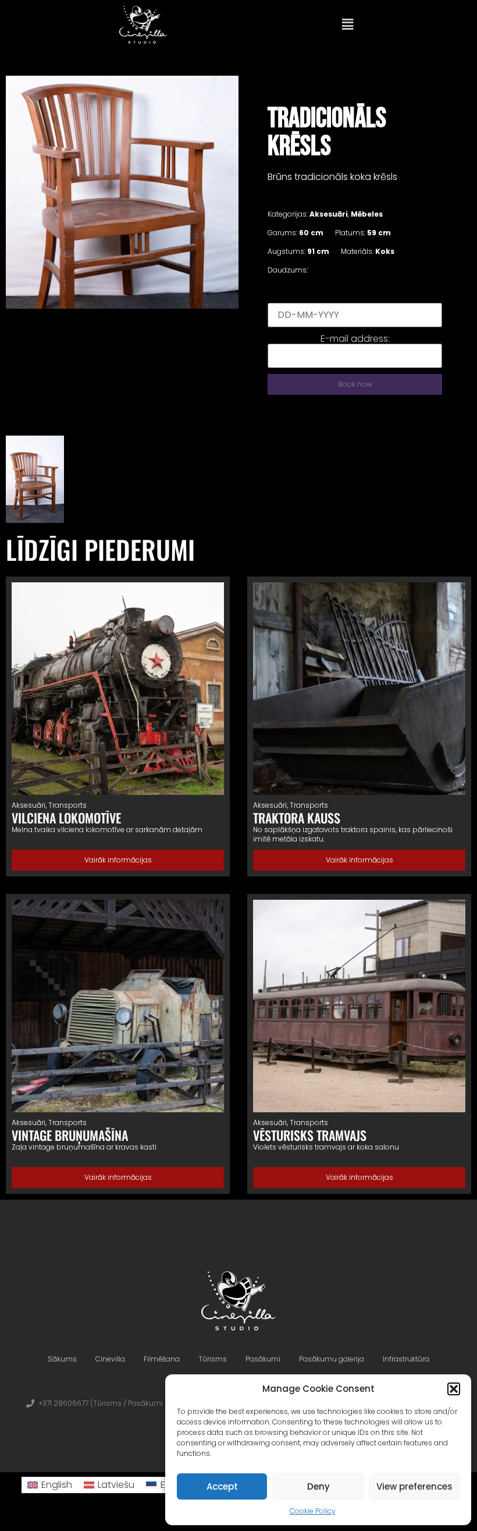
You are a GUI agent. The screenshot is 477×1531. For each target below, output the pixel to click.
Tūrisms (212, 1359)
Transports (67, 805)
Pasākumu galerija (331, 1359)
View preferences (414, 1486)
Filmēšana (162, 1359)
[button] (454, 1389)
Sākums (62, 1359)
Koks (384, 251)
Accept (222, 1486)
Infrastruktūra (406, 1359)
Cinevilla (110, 1359)
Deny (318, 1486)
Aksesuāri (328, 214)
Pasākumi (262, 1359)
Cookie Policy (313, 1511)
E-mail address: (355, 339)
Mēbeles (367, 214)
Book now (355, 384)
